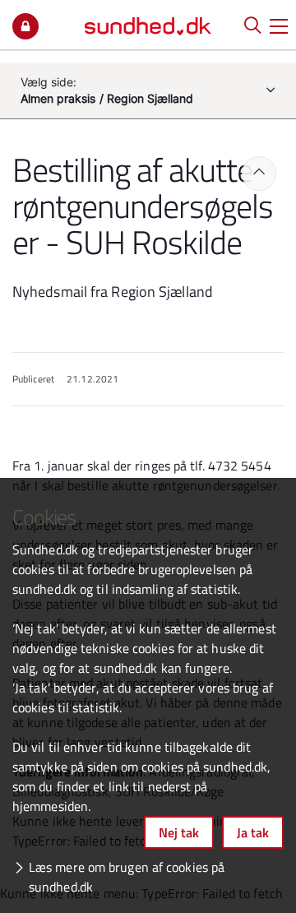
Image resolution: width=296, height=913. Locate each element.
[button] (279, 24)
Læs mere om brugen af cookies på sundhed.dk (126, 877)
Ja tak (253, 832)
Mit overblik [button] (25, 26)
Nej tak (179, 832)
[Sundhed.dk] (148, 25)
